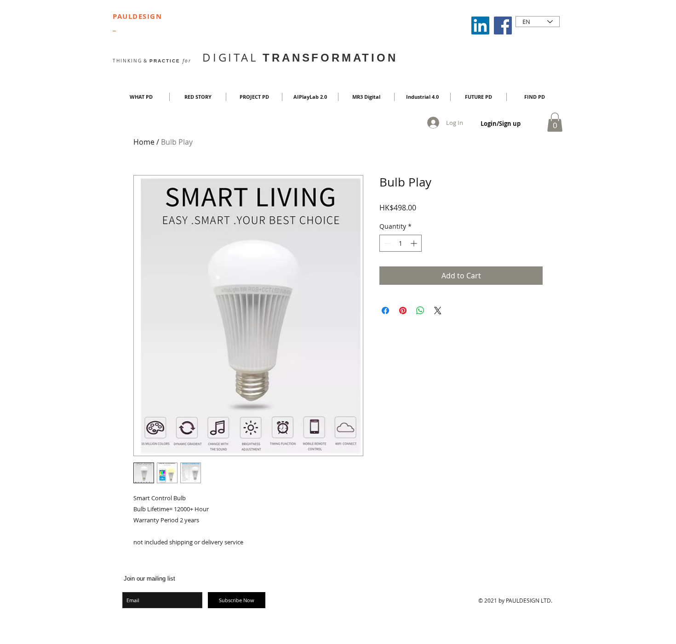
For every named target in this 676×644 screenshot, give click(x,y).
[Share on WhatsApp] (420, 310)
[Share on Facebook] (385, 310)
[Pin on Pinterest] (402, 310)
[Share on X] (437, 310)
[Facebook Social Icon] (503, 25)
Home (144, 142)
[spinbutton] (400, 243)
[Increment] (414, 243)
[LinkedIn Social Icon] (480, 25)
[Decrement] (386, 243)
